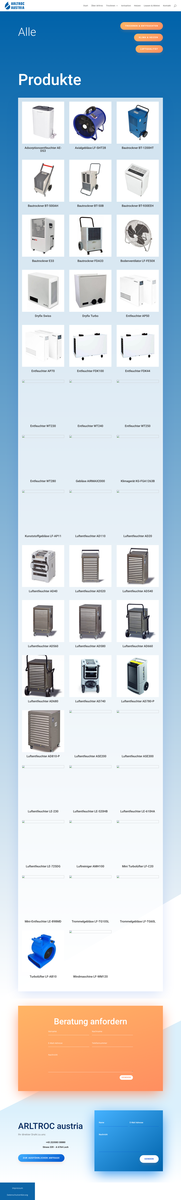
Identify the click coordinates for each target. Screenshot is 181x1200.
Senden (126, 1077)
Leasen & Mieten (152, 6)
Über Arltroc (97, 6)
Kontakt (167, 6)
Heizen (137, 6)
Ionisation (126, 6)
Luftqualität (149, 49)
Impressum (17, 1188)
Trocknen (110, 6)
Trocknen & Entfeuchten (141, 25)
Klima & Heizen (148, 37)
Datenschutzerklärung (17, 1195)
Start (85, 6)
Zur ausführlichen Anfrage (41, 1157)
